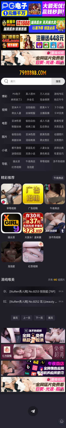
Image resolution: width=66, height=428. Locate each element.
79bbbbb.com (32, 72)
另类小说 (30, 153)
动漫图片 (59, 134)
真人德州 (30, 93)
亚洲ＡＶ (16, 107)
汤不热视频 (59, 161)
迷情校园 (16, 153)
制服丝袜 (16, 126)
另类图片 (59, 140)
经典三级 (30, 126)
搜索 (58, 81)
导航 (4, 164)
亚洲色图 (30, 134)
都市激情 (16, 147)
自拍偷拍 (30, 107)
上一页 (26, 317)
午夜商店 (30, 161)
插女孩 (16, 161)
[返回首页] (61, 421)
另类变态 (59, 126)
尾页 (50, 317)
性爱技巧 (59, 153)
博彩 (4, 96)
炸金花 (30, 99)
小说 (4, 150)
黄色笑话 (44, 153)
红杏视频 (16, 167)
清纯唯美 (30, 140)
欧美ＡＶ (44, 107)
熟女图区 (44, 140)
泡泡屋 (30, 167)
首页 (15, 317)
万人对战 (44, 93)
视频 (4, 110)
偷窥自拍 (16, 134)
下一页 (39, 317)
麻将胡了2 (16, 99)
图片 (4, 137)
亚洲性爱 (16, 120)
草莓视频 (44, 161)
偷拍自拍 (30, 120)
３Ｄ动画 (59, 107)
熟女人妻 (16, 113)
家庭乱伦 (30, 147)
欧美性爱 (59, 120)
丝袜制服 (30, 113)
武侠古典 (59, 147)
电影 (4, 123)
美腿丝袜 (16, 140)
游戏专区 (59, 93)
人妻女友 (44, 147)
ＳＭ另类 (59, 113)
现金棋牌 (44, 99)
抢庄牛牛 (59, 99)
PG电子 (16, 93)
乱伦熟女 (44, 126)
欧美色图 (44, 134)
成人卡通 (44, 120)
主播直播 (44, 113)
